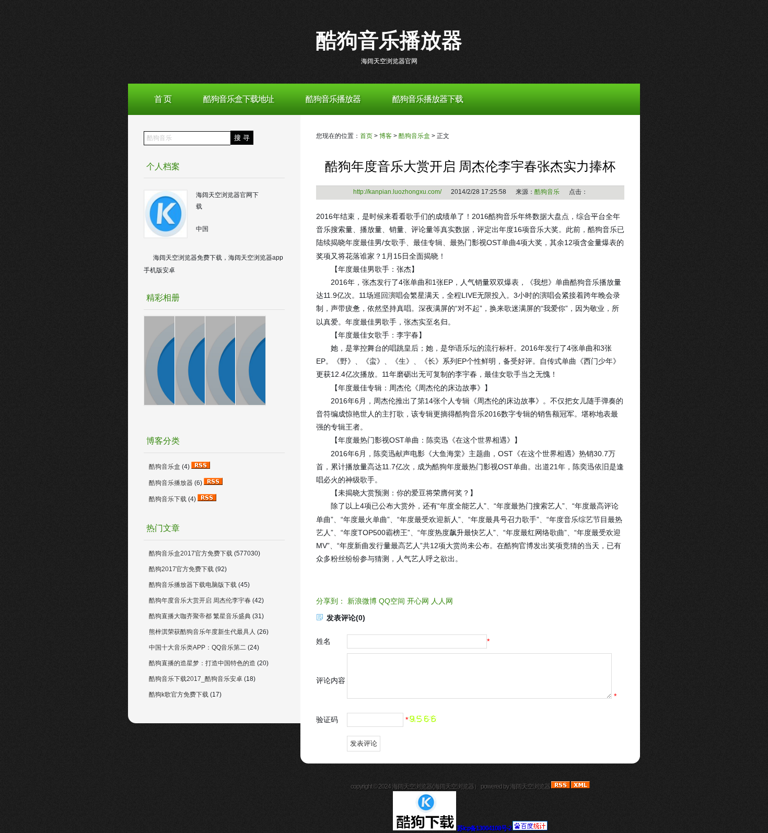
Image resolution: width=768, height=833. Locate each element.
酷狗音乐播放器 (389, 40)
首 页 (162, 99)
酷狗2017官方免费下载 (181, 569)
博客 (385, 136)
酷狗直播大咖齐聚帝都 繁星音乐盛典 (200, 616)
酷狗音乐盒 (414, 136)
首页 (366, 136)
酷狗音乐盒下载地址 (238, 99)
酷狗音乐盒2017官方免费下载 (190, 553)
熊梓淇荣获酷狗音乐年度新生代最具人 (202, 631)
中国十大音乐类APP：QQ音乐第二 (197, 647)
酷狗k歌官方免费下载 (178, 694)
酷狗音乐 (547, 191)
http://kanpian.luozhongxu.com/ (397, 191)
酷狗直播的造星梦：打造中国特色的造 (202, 663)
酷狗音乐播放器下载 (427, 99)
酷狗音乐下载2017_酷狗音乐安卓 (195, 678)
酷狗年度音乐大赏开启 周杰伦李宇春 (200, 600)
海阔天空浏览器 (454, 786)
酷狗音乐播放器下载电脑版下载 (193, 584)
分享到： (330, 601)
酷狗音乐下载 (168, 499)
